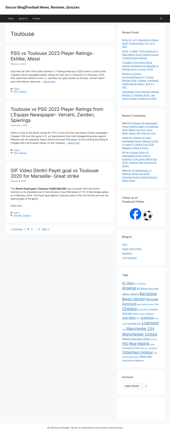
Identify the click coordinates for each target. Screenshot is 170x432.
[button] (161, 19)
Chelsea (129, 308)
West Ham (146, 356)
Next (46, 229)
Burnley (151, 304)
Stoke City (144, 348)
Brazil (139, 304)
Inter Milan (129, 317)
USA (155, 353)
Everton (127, 313)
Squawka (127, 253)
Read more (49, 81)
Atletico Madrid (130, 294)
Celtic (156, 304)
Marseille (18, 215)
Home (11, 18)
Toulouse (23, 91)
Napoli (126, 338)
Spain (137, 348)
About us (23, 18)
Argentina (142, 284)
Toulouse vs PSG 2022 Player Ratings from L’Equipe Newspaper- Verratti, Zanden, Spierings (57, 114)
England (154, 309)
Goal (124, 244)
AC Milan (128, 283)
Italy (138, 318)
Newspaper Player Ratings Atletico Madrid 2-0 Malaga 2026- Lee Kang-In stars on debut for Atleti (140, 95)
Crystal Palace (143, 309)
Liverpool (150, 323)
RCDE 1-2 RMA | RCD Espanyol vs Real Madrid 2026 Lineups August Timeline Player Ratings (140, 54)
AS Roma (142, 288)
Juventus (147, 317)
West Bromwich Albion (130, 357)
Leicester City (134, 323)
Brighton (145, 304)
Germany (150, 313)
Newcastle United (140, 339)
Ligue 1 (17, 88)
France (135, 313)
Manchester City (140, 328)
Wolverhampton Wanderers (133, 360)
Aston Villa (153, 288)
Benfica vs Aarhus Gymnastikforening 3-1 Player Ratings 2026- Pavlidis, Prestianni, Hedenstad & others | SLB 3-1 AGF (140, 80)
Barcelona (148, 293)
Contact (36, 18)
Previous (17, 229)
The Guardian (129, 258)
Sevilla (152, 344)
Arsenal (129, 288)
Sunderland (153, 348)
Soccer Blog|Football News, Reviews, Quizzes (42, 7)
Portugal (153, 339)
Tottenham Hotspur (137, 352)
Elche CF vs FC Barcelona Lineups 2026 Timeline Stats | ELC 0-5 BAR (140, 43)
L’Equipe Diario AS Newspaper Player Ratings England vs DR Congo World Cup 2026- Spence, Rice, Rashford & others (139, 159)
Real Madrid (139, 343)
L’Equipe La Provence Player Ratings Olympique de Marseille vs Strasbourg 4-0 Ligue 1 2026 (140, 66)
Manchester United (139, 334)
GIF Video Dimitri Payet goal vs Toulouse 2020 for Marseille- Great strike (55, 173)
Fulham (142, 314)
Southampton (128, 348)
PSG (16, 91)
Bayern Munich (134, 299)
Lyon (124, 329)
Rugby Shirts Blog (131, 249)
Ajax (136, 284)
